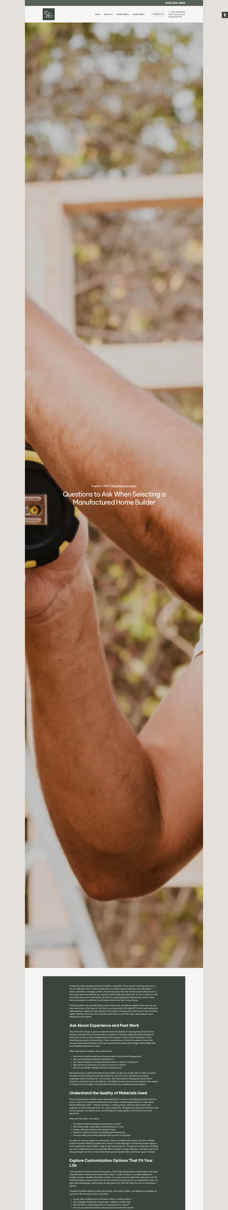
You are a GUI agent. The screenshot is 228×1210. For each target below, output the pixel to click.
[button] (225, 15)
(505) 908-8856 (175, 2)
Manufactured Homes (124, 485)
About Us (108, 14)
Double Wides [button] (122, 14)
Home (97, 14)
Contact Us (158, 14)
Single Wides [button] (139, 14)
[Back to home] (49, 14)
